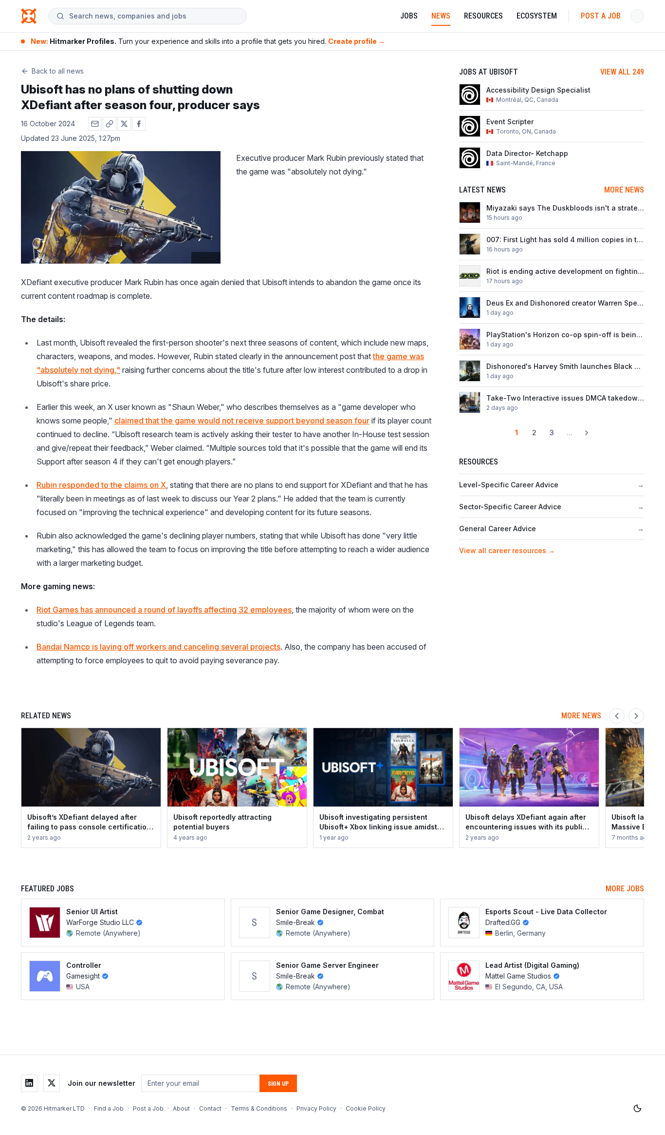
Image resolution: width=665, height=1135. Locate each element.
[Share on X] (124, 124)
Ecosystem (537, 15)
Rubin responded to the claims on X (101, 485)
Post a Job (601, 15)
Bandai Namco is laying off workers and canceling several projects (158, 647)
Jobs (409, 15)
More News (624, 189)
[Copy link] (109, 124)
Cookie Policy (366, 1108)
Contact (210, 1108)
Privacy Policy (316, 1108)
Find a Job (109, 1108)
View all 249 (622, 72)
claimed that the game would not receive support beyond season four (241, 420)
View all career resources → (507, 550)
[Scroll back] (617, 716)
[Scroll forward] (636, 716)
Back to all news (58, 71)
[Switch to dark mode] (637, 1109)
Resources (483, 15)
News (440, 15)
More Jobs (625, 888)
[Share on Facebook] (139, 124)
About (181, 1108)
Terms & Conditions (259, 1108)
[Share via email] (95, 124)
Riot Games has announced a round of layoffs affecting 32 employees (164, 610)
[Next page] (586, 433)
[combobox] (154, 16)
